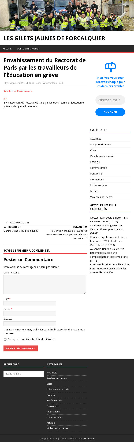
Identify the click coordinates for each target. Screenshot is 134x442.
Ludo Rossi (35, 82)
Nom (6, 299)
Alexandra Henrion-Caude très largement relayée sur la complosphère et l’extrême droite (109, 252)
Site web (8, 319)
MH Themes (88, 438)
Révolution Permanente (17, 91)
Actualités (51, 82)
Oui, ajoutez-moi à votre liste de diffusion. (31, 339)
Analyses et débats (100, 144)
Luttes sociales (98, 185)
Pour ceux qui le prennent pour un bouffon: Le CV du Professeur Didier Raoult (109, 241)
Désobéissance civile (102, 156)
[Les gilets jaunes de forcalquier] (67, 29)
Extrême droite (98, 167)
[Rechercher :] (23, 373)
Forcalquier (96, 173)
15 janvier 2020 (16, 82)
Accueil (7, 48)
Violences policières (101, 197)
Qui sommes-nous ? (28, 48)
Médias (94, 191)
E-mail (7, 309)
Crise (93, 150)
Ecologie (95, 161)
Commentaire (11, 272)
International (97, 179)
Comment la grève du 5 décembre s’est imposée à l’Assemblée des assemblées (109, 268)
